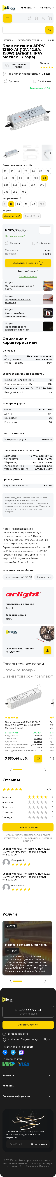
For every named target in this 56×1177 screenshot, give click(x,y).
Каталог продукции (29, 40)
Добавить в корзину (25, 263)
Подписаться (39, 1144)
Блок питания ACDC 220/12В (21, 577)
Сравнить (14, 81)
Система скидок (28, 276)
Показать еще (43, 577)
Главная (6, 40)
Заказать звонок (28, 1024)
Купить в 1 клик (26, 271)
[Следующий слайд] (46, 118)
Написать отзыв (28, 827)
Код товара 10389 (19, 65)
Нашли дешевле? (15, 236)
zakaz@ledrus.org (18, 1033)
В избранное (44, 81)
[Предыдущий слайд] (9, 118)
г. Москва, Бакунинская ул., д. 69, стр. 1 (31, 1039)
